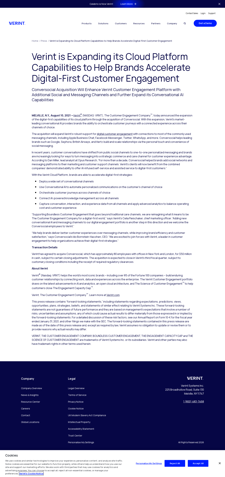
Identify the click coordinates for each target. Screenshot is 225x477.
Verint (77, 115)
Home (36, 40)
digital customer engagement (115, 134)
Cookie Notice (76, 408)
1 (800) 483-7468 (193, 401)
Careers (25, 408)
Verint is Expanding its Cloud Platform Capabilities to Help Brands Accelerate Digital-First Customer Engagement (111, 40)
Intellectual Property (79, 422)
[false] (219, 463)
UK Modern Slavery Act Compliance (87, 415)
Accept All (198, 463)
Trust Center (75, 435)
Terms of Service (77, 395)
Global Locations (30, 422)
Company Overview (31, 388)
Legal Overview (76, 388)
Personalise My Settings (81, 442)
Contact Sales (192, 13)
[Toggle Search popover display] (184, 23)
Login (203, 13)
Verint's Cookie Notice (31, 473)
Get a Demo (205, 23)
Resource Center (30, 401)
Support (211, 13)
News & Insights (30, 395)
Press (45, 40)
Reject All (175, 463)
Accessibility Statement (81, 428)
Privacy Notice (76, 401)
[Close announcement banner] (219, 4)
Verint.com (113, 295)
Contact (25, 415)
